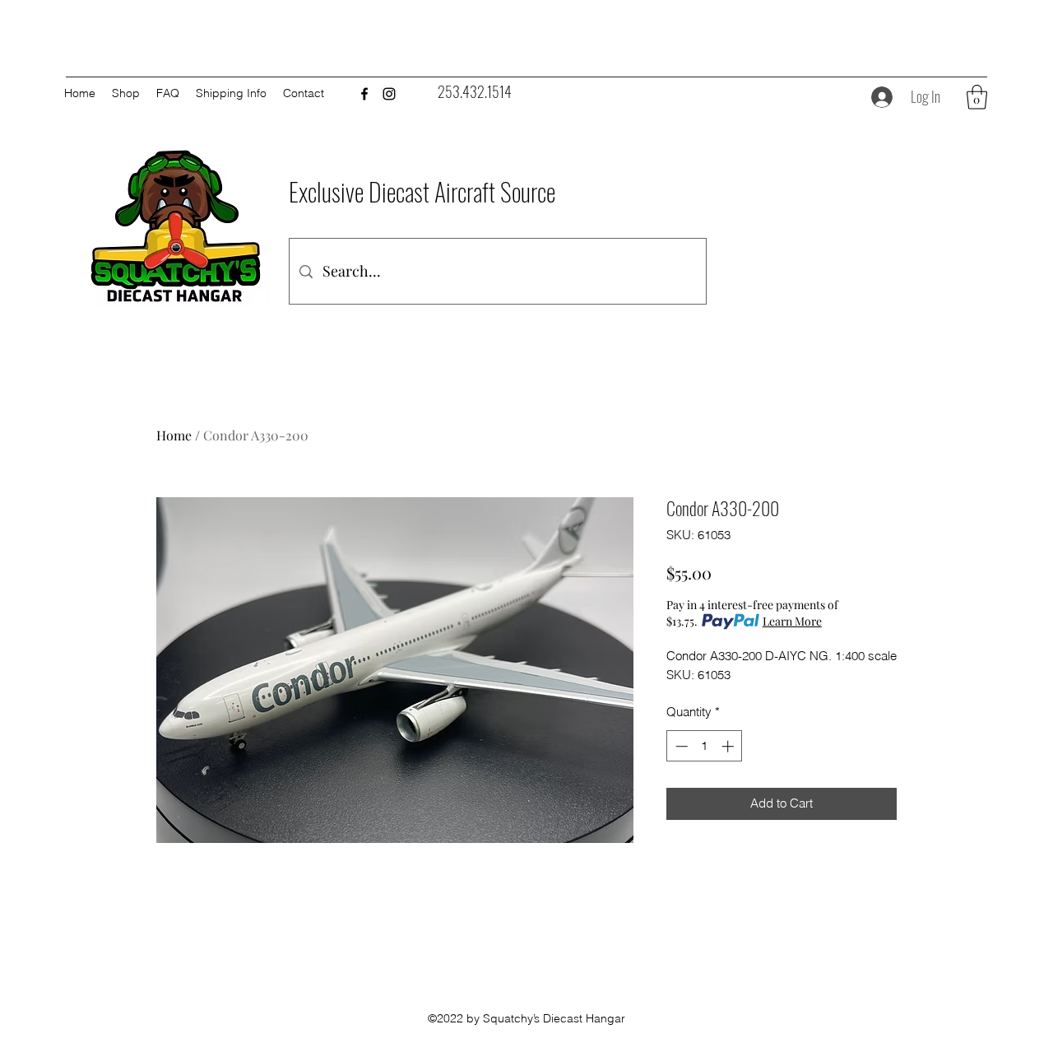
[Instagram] (389, 94)
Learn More (792, 621)
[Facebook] (364, 94)
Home (174, 435)
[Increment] (729, 746)
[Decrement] (680, 746)
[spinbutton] (704, 746)
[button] (977, 97)
